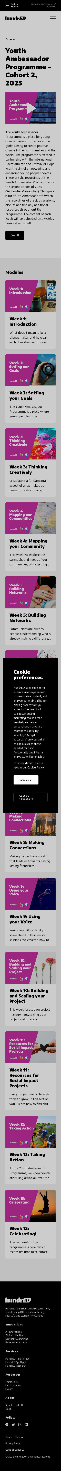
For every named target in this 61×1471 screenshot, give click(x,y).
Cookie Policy (35, 767)
